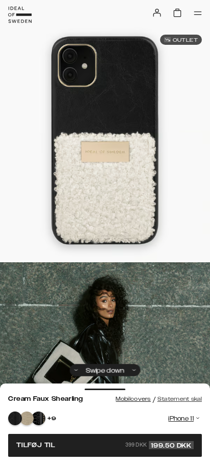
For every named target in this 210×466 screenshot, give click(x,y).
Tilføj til (104, 445)
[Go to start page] (20, 15)
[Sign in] (157, 13)
